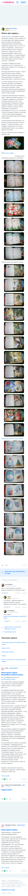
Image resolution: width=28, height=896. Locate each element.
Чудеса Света (6, 701)
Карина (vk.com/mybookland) (13, 838)
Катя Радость (9, 637)
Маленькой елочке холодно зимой (12, 438)
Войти (23, 2)
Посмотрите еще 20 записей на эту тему (15, 625)
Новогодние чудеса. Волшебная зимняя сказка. (12, 727)
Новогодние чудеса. (8, 705)
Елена (6, 721)
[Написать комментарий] (14, 633)
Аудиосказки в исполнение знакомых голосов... (12, 681)
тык (6, 740)
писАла (8, 36)
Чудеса (4, 709)
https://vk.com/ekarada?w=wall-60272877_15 (15, 670)
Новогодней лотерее (8, 732)
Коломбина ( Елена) (10, 878)
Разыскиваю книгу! (10, 685)
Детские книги (13, 28)
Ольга (7, 28)
